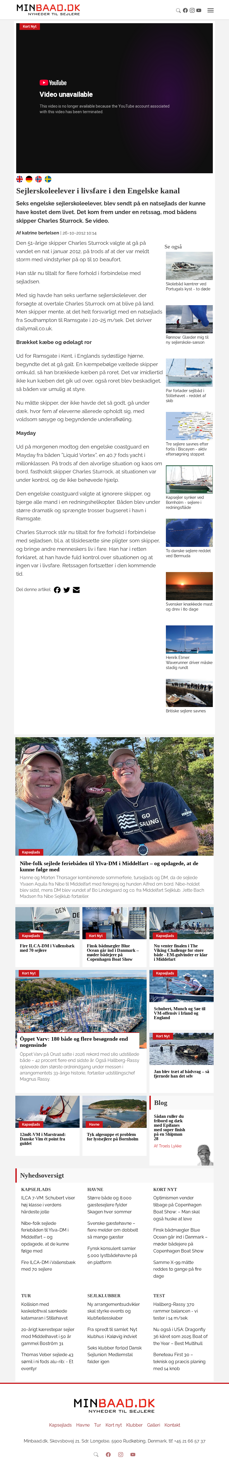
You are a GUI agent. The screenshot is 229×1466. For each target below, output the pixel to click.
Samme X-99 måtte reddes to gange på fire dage (177, 1269)
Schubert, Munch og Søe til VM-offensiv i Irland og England (179, 1013)
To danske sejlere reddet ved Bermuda (188, 553)
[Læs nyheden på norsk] (38, 178)
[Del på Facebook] (57, 589)
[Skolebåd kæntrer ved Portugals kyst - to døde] (189, 266)
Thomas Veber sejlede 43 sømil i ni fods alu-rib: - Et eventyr (47, 1361)
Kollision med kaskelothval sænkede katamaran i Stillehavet (44, 1311)
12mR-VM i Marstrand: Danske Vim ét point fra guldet (43, 1139)
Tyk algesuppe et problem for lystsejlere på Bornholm (112, 1136)
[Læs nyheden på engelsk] (19, 178)
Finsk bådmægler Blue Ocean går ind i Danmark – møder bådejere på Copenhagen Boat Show (113, 952)
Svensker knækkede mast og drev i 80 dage (189, 606)
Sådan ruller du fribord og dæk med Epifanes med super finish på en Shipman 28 (169, 1127)
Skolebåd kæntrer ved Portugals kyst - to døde (188, 286)
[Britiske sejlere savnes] (189, 693)
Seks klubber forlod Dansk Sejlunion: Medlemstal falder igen (114, 1355)
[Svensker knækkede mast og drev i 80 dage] (189, 586)
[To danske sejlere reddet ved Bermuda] (189, 533)
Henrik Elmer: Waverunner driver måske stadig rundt (189, 662)
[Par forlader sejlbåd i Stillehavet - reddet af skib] (189, 373)
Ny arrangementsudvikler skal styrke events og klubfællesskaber (113, 1311)
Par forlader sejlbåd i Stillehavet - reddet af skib (186, 395)
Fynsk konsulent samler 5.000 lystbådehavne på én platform (112, 1255)
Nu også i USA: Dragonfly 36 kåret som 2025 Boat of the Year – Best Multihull (180, 1336)
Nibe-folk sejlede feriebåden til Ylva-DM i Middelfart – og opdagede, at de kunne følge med (45, 1237)
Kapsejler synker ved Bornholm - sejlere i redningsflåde (185, 502)
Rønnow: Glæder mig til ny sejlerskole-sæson (187, 340)
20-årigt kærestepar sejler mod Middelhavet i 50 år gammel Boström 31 (48, 1336)
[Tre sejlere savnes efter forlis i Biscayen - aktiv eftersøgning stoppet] (189, 426)
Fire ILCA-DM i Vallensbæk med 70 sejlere (47, 948)
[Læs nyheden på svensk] (48, 178)
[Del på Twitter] (66, 589)
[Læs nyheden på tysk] (29, 178)
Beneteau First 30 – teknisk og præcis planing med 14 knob (179, 1361)
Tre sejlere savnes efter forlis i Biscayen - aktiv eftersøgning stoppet (187, 449)
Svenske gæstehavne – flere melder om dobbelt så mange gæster (112, 1230)
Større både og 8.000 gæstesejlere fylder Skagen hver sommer (109, 1204)
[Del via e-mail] (76, 589)
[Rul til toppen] (221, 1458)
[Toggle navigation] (210, 10)
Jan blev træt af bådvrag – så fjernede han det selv (181, 1073)
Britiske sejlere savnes (186, 710)
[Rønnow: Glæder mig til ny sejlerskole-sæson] (189, 319)
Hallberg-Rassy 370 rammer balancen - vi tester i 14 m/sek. (175, 1311)
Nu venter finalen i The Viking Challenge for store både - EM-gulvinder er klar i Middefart (180, 952)
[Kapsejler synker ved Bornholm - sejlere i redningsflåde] (189, 479)
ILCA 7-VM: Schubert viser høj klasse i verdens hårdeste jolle (48, 1204)
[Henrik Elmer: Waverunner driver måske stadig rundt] (189, 639)
